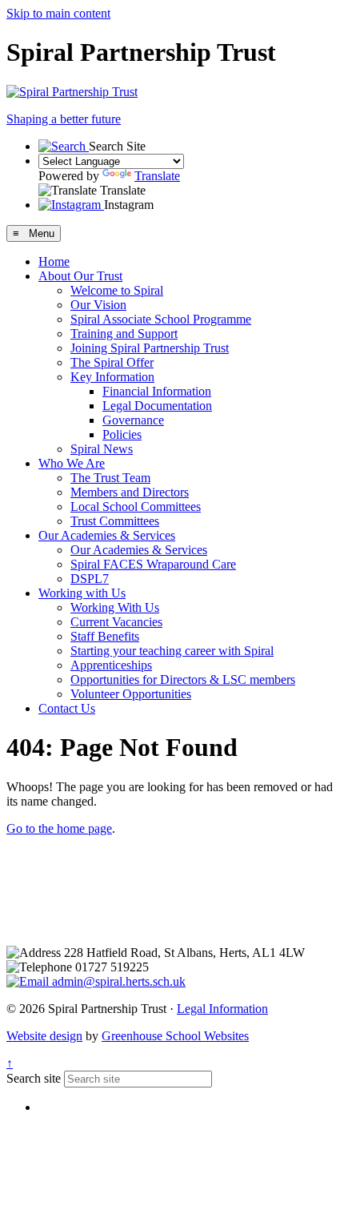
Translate (157, 176)
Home (54, 261)
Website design (44, 1036)
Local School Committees (135, 506)
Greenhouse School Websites (175, 1036)
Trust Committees (114, 521)
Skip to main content (58, 13)
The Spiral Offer (112, 362)
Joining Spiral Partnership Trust (149, 348)
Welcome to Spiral (116, 290)
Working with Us (82, 593)
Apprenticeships (111, 665)
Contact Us (66, 708)
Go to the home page (59, 828)
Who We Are (71, 463)
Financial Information (156, 391)
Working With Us (114, 607)
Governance (133, 420)
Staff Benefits (104, 636)
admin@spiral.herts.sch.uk (117, 981)
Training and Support (124, 333)
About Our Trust (80, 276)
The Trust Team (110, 477)
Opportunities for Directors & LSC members (182, 679)
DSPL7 (89, 578)
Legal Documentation (157, 405)
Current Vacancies (116, 622)
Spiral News (101, 449)
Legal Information (222, 1008)
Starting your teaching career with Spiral (172, 650)
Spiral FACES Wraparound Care (153, 564)
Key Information (112, 377)
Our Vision (98, 305)
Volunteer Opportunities (130, 694)
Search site (33, 1078)
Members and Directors (129, 492)
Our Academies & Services (106, 535)
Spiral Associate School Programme (160, 319)
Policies (122, 434)
